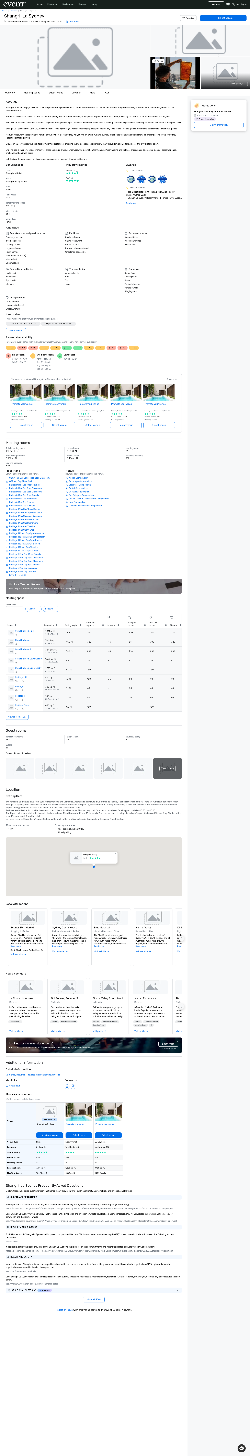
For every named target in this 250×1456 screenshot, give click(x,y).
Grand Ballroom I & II (24, 631)
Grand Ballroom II (23, 649)
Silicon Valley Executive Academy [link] (109, 998)
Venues (40, 4)
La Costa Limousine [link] (21, 998)
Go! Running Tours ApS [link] (64, 998)
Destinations (68, 4)
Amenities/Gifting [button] (151, 1021)
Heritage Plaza (22, 705)
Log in (244, 4)
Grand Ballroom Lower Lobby (28, 659)
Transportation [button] (15, 1021)
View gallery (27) (238, 83)
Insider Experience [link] (145, 998)
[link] (25, 987)
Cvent (4, 11)
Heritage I (19, 686)
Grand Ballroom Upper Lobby (28, 668)
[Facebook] (73, 1086)
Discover (83, 4)
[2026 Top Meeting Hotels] (131, 179)
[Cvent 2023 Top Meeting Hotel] (162, 179)
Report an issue (64, 1310)
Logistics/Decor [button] (99, 1025)
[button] (75, 57)
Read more (131, 203)
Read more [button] (16, 946)
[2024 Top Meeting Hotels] (141, 179)
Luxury (94, 4)
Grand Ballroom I (22, 640)
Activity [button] (54, 1021)
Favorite (190, 18)
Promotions (52, 4)
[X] (67, 1086)
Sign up (235, 4)
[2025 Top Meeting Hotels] (152, 179)
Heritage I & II (21, 677)
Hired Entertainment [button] (68, 1021)
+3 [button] (151, 1025)
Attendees (11, 605)
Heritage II (20, 696)
